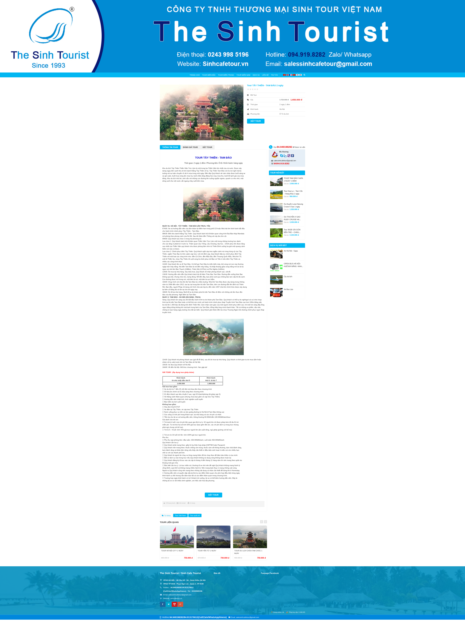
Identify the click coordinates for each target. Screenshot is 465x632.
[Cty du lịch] (276, 279)
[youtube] (174, 604)
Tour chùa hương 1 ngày (246, 551)
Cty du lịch (288, 276)
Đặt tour (256, 121)
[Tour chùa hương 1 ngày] (250, 537)
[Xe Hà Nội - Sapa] (276, 254)
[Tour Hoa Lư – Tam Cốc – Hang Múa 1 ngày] (276, 194)
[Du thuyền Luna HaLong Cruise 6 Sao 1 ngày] (276, 207)
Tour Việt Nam (180, 515)
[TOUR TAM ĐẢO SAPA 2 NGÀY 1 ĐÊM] (276, 181)
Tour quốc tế (195, 515)
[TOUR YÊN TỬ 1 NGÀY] (177, 537)
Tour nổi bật (277, 173)
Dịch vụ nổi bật (278, 245)
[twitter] (168, 604)
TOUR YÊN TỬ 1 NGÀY (170, 551)
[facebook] (162, 604)
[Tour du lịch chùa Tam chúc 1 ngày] (213, 537)
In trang (192, 503)
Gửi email (182, 503)
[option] (177, 542)
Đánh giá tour (190, 147)
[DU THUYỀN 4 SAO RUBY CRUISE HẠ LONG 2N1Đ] (276, 220)
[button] (261, 521)
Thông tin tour (170, 147)
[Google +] (180, 604)
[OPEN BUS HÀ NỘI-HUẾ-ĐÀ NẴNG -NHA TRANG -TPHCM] (276, 266)
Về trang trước (170, 503)
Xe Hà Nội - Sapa (291, 251)
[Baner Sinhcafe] (232, 36)
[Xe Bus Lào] (276, 292)
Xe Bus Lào (288, 289)
